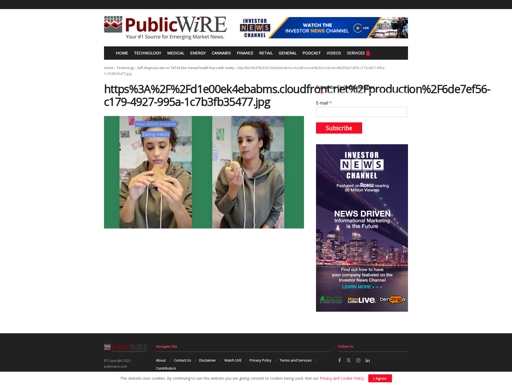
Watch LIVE (233, 360)
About (161, 360)
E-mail (324, 103)
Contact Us (182, 360)
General (288, 52)
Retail (266, 52)
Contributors (166, 368)
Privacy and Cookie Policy (342, 378)
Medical (175, 52)
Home (121, 52)
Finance (245, 52)
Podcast (311, 52)
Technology (147, 52)
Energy (198, 52)
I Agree (380, 378)
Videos (334, 52)
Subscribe (339, 128)
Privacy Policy (260, 360)
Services (356, 52)
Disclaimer (207, 360)
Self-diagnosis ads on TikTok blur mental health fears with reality (185, 68)
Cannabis (221, 52)
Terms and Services (296, 360)
